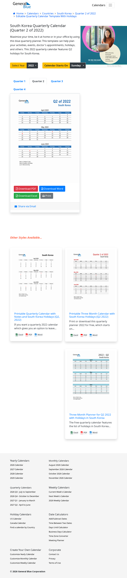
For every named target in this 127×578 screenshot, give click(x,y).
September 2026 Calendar (60, 469)
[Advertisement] (100, 83)
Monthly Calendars (59, 460)
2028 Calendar (16, 473)
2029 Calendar (16, 478)
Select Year (18, 65)
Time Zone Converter (58, 536)
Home (20, 13)
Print (48, 196)
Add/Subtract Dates (58, 518)
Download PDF (27, 188)
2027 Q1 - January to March (22, 500)
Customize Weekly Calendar (23, 562)
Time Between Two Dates (60, 523)
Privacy (52, 558)
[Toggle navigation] (110, 5)
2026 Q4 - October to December (24, 496)
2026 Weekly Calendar (59, 500)
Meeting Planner (56, 540)
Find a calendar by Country (22, 527)
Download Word (53, 188)
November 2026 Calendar (60, 478)
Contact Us (54, 554)
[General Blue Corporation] (22, 5)
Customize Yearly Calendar (22, 554)
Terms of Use (55, 562)
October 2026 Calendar (59, 473)
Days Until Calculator (58, 527)
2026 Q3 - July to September (23, 491)
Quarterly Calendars (20, 487)
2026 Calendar (16, 465)
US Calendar (15, 518)
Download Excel (27, 196)
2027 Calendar (16, 469)
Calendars (98, 5)
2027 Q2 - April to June (20, 504)
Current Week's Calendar (60, 491)
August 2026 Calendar (59, 465)
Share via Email (26, 206)
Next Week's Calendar (59, 496)
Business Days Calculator (60, 531)
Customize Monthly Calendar (23, 558)
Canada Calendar (18, 523)
